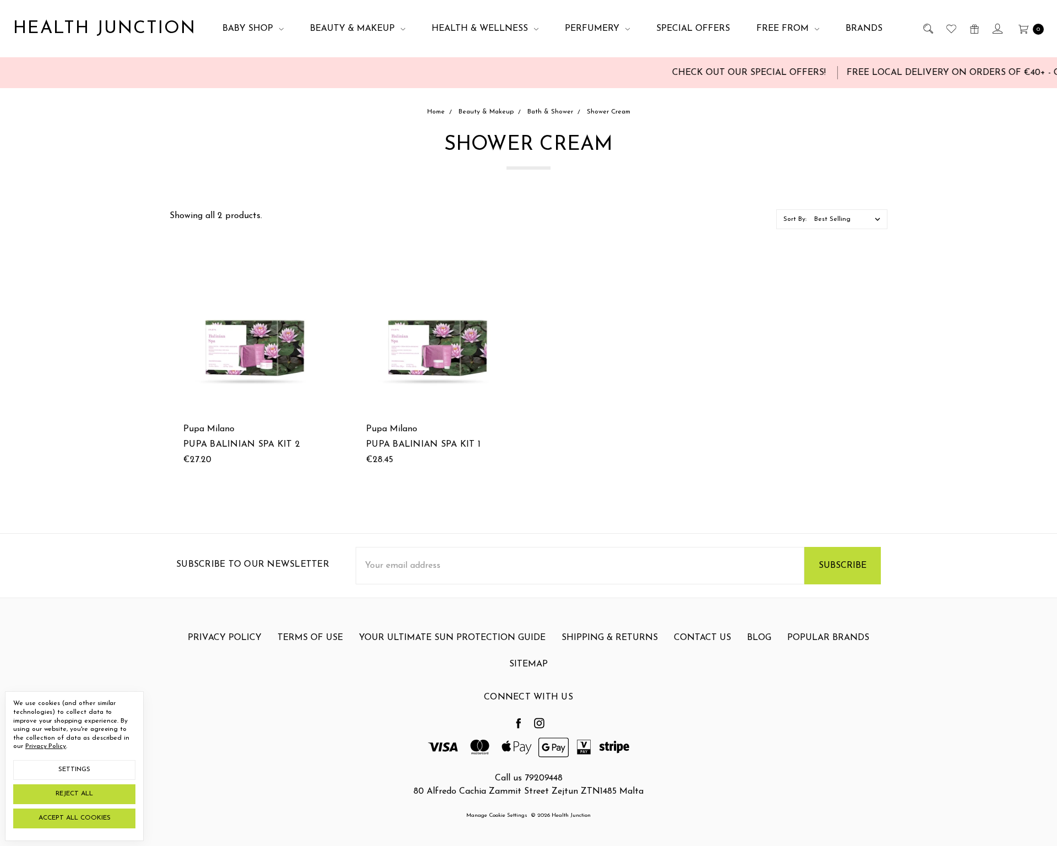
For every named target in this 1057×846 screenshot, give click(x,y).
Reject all (74, 793)
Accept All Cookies (75, 818)
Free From (783, 28)
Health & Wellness (481, 28)
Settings (74, 769)
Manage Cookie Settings (496, 815)
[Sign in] (997, 28)
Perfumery (593, 28)
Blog (759, 637)
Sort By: (795, 219)
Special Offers (693, 28)
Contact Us (702, 637)
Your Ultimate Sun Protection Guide (452, 637)
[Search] (927, 28)
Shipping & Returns (610, 637)
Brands (864, 28)
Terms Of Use (310, 637)
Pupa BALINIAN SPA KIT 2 (241, 444)
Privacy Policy (224, 637)
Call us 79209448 (529, 778)
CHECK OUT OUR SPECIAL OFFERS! (732, 72)
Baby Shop (249, 28)
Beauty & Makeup (353, 28)
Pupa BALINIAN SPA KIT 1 (423, 444)
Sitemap (528, 664)
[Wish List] (950, 28)
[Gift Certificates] (973, 28)
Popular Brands (828, 637)
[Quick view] (319, 280)
